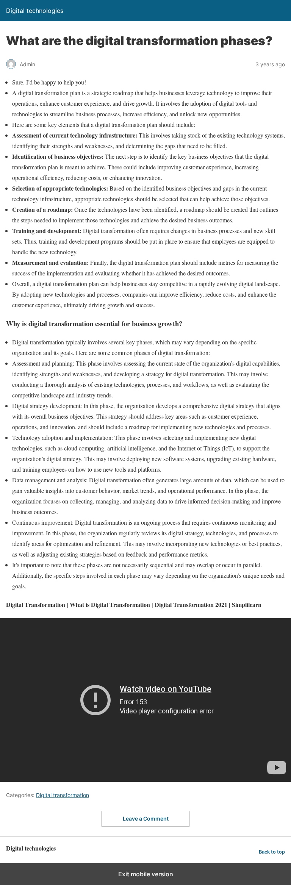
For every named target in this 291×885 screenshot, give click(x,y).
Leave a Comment (146, 818)
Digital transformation (62, 795)
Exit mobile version (145, 874)
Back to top (272, 852)
